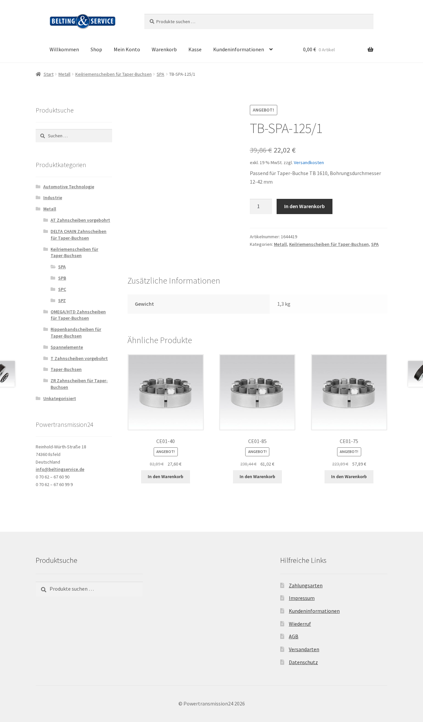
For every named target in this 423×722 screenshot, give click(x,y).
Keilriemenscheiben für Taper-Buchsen (113, 74)
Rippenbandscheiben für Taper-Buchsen (76, 332)
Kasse (195, 49)
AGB (293, 636)
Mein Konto (127, 49)
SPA (160, 74)
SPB (62, 278)
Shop (96, 49)
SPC (62, 289)
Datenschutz (303, 662)
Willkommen (64, 49)
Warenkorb (164, 49)
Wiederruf (300, 623)
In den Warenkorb (304, 206)
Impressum (302, 598)
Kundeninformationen (238, 49)
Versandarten (304, 649)
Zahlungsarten (306, 585)
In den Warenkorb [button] (165, 476)
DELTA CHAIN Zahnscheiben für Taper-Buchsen (78, 234)
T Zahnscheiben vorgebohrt (79, 358)
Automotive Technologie (68, 187)
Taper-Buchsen (66, 369)
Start (49, 74)
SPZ (62, 300)
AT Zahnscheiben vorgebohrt (80, 220)
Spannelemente (67, 347)
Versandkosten (309, 162)
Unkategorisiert (59, 398)
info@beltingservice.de (60, 469)
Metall (64, 74)
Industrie (52, 198)
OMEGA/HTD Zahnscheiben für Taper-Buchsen (78, 315)
